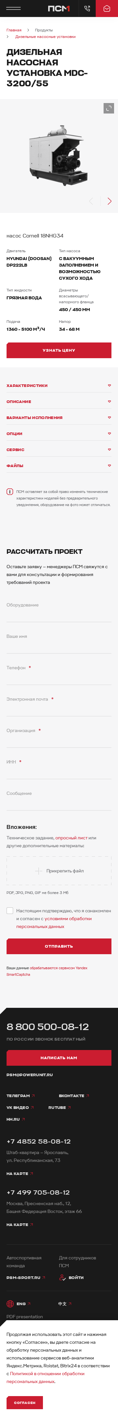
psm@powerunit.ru (30, 1074)
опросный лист (71, 838)
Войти (76, 1277)
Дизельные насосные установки (45, 36)
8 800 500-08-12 (48, 1027)
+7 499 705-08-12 (38, 1192)
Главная (14, 30)
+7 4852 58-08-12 (39, 1141)
